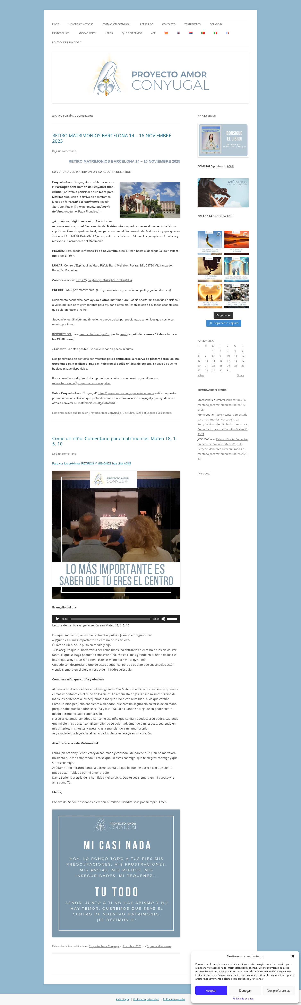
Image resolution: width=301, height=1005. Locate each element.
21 (206, 365)
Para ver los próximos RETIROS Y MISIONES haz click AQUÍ (91, 463)
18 (235, 360)
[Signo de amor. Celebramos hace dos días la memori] (210, 269)
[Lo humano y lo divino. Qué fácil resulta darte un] (210, 296)
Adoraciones (87, 33)
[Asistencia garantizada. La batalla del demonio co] (236, 296)
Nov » (240, 375)
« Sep (201, 375)
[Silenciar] (163, 619)
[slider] (172, 618)
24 (228, 365)
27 (199, 370)
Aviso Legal (204, 473)
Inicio (55, 24)
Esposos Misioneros (159, 413)
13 (199, 360)
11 (235, 355)
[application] (116, 619)
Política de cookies (243, 998)
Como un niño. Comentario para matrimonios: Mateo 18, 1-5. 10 (114, 441)
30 (221, 370)
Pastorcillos (60, 33)
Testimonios (192, 24)
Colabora (216, 24)
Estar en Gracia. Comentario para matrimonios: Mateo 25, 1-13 (223, 454)
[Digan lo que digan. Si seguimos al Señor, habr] (236, 269)
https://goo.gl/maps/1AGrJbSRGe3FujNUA (104, 280)
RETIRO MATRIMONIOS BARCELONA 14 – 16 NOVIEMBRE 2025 (111, 138)
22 (213, 365)
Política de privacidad (66, 42)
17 (228, 360)
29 (213, 370)
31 (228, 370)
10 (228, 355)
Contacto (168, 24)
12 (242, 355)
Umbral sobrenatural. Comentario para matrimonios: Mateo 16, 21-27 (222, 404)
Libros (109, 33)
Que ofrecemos (132, 33)
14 (206, 360)
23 (221, 365)
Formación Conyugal (117, 24)
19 (242, 360)
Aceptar (211, 990)
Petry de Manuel (208, 424)
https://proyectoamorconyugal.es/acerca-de (126, 393)
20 (199, 365)
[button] (293, 956)
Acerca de (146, 24)
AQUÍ (230, 166)
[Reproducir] (57, 619)
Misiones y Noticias (81, 24)
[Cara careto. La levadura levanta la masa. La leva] (236, 243)
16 (221, 360)
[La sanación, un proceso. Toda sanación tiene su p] (210, 243)
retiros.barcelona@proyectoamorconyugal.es (81, 383)
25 (235, 365)
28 (206, 370)
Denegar (245, 990)
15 (213, 360)
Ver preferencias (278, 990)
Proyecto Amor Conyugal (104, 413)
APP (153, 33)
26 (242, 365)
